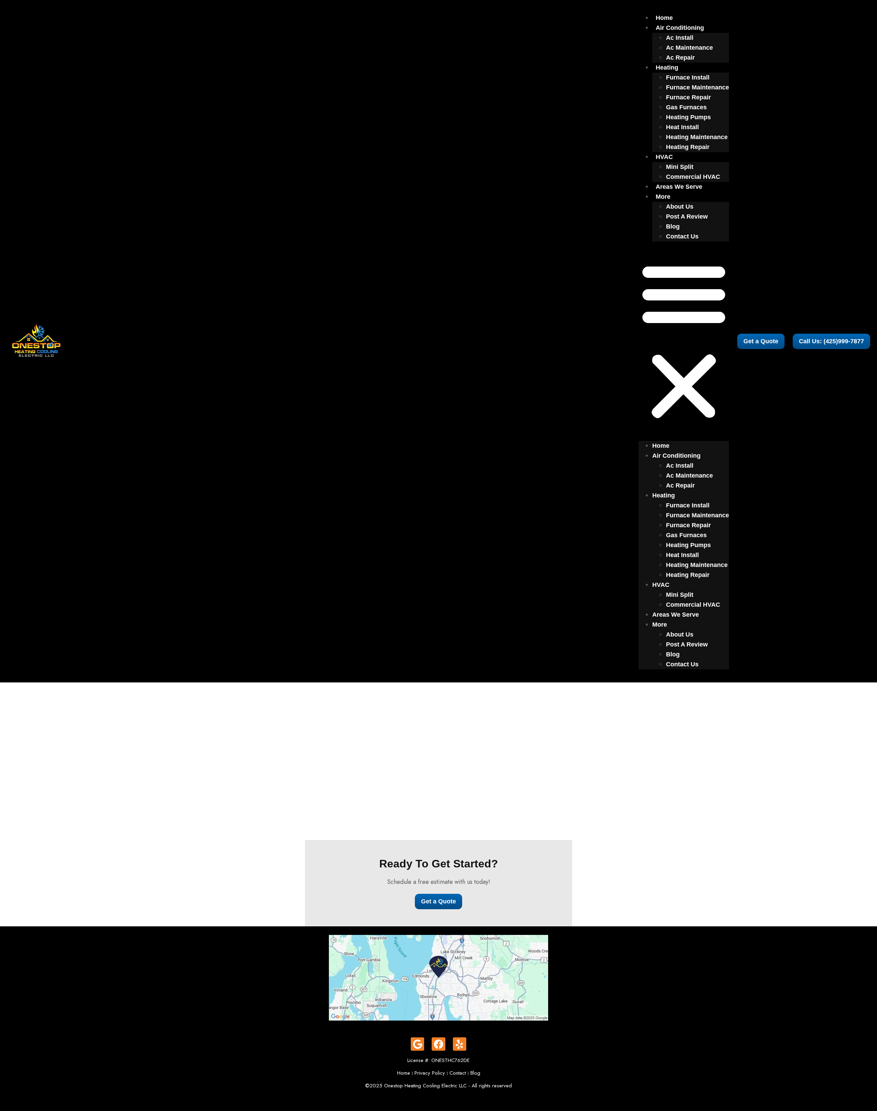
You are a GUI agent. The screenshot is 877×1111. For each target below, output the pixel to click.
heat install (682, 127)
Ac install (679, 37)
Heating (667, 67)
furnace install (687, 77)
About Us (679, 206)
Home (664, 17)
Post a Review (687, 216)
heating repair (687, 147)
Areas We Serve (679, 186)
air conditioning (680, 27)
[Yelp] (459, 1044)
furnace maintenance (697, 87)
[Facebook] (438, 1044)
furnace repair (688, 97)
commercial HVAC (693, 176)
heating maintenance (697, 137)
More (663, 196)
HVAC (664, 156)
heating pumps (688, 117)
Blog (673, 226)
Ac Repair (680, 57)
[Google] (417, 1044)
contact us (682, 236)
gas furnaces (686, 107)
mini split (679, 166)
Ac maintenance (689, 47)
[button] (684, 341)
